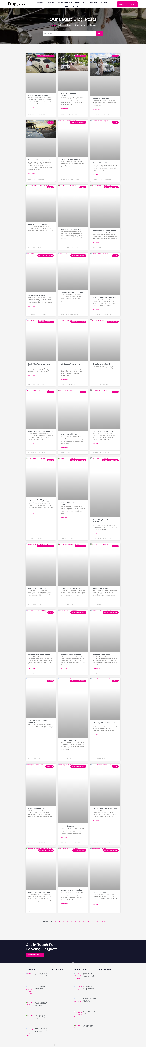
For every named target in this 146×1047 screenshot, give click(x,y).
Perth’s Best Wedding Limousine (40, 431)
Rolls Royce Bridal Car (69, 434)
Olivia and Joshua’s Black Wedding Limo (41, 1016)
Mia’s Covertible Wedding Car (40, 987)
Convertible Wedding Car (102, 163)
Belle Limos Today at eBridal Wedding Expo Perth (41, 1030)
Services (51, 2)
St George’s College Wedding (39, 654)
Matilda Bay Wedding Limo (71, 229)
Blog (67, 6)
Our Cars (40, 2)
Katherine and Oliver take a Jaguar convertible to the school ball (89, 976)
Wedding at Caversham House (104, 723)
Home (53, 25)
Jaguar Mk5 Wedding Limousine (40, 500)
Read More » (31, 107)
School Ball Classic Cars (101, 98)
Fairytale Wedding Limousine (72, 292)
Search (99, 33)
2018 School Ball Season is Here (104, 297)
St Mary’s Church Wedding (71, 740)
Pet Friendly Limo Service (37, 224)
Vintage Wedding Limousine (39, 892)
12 (97, 921)
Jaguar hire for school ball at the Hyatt (88, 988)
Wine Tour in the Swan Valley (104, 431)
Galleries (104, 2)
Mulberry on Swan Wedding (38, 95)
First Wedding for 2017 (36, 808)
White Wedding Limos (36, 295)
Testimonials (93, 2)
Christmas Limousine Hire (38, 588)
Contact (76, 6)
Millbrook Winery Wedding (71, 654)
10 (88, 921)
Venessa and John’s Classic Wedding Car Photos (41, 1003)
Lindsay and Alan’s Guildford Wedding (41, 974)
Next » (103, 921)
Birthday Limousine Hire (102, 364)
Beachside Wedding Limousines (40, 160)
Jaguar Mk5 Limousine (101, 588)
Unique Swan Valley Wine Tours (105, 808)
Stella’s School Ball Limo (89, 1012)
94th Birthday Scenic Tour (70, 826)
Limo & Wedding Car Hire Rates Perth (71, 2)
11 (92, 921)
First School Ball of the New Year (89, 1025)
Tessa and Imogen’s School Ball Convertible (89, 1000)
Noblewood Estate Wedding (71, 890)
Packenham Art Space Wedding (73, 588)
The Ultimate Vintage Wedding (104, 230)
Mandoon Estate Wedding (103, 654)
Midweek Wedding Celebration (72, 159)
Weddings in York (99, 892)
